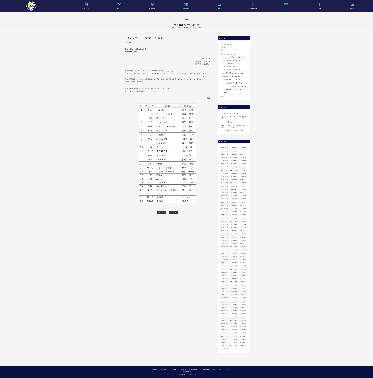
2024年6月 (243, 173)
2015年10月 (224, 285)
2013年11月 (243, 307)
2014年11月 (243, 294)
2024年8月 (224, 173)
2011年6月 (234, 339)
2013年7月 (224, 313)
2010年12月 (233, 345)
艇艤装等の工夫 (229, 66)
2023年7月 (234, 186)
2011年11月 (243, 333)
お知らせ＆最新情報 (86, 8)
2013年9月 (234, 310)
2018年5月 (224, 253)
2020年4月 (234, 227)
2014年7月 (224, 301)
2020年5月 (224, 227)
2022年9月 (243, 195)
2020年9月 (243, 221)
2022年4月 (234, 202)
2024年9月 (243, 170)
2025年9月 (243, 157)
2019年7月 (234, 237)
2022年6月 (243, 199)
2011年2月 (243, 342)
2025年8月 (224, 160)
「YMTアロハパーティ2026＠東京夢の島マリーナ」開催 (233, 126)
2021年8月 (224, 211)
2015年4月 (224, 291)
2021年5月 (224, 215)
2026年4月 (234, 151)
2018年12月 (243, 243)
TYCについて (119, 8)
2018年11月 (224, 246)
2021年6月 (243, 211)
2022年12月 (243, 192)
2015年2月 (243, 291)
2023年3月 (243, 189)
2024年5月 (224, 176)
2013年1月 (225, 320)
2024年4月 (234, 176)
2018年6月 (243, 250)
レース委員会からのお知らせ (232, 60)
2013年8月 (243, 310)
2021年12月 (243, 205)
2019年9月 (243, 234)
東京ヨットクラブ (31, 6)
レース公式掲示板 (226, 44)
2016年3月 (234, 278)
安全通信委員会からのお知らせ (233, 73)
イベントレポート (226, 51)
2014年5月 (243, 301)
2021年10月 (233, 208)
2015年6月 (234, 288)
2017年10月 (233, 259)
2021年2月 (224, 218)
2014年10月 (224, 298)
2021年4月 (234, 215)
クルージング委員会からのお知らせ (234, 86)
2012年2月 (243, 330)
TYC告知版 (224, 93)
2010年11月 (243, 345)
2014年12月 (233, 294)
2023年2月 (224, 192)
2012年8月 (243, 323)
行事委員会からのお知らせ (231, 76)
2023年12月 (243, 179)
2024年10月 (233, 170)
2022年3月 (243, 202)
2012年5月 (243, 326)
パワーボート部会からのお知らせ (233, 57)
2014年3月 (234, 304)
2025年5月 (224, 163)
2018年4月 (234, 253)
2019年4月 (234, 240)
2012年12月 (233, 320)
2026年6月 (243, 147)
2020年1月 (234, 230)
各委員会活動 (186, 8)
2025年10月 (233, 157)
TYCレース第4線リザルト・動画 (231, 130)
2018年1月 (234, 256)
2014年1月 (225, 307)
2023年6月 (243, 186)
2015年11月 (243, 282)
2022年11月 (224, 195)
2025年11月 (224, 157)
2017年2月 (243, 266)
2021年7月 (234, 211)
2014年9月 (234, 298)
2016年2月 (243, 278)
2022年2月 (224, 205)
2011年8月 (243, 336)
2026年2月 (224, 154)
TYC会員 (319, 8)
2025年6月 (243, 160)
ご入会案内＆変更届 (252, 8)
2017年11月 (224, 259)
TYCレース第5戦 (226, 122)
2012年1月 (225, 333)
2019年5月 (224, 240)
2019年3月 (243, 240)
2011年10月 (224, 336)
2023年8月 (224, 186)
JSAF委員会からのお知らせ (231, 89)
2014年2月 (243, 304)
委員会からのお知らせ (228, 54)
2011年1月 (225, 345)
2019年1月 (234, 243)
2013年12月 (233, 307)
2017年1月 (225, 269)
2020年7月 (234, 224)
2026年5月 (224, 151)
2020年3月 (243, 227)
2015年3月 (234, 291)
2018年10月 (233, 246)
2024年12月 (243, 167)
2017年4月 (224, 266)
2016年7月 (224, 275)
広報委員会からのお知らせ (231, 70)
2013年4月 (224, 317)
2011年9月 (234, 336)
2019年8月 (224, 237)
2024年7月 (234, 173)
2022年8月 (224, 199)
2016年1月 (225, 282)
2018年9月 (243, 246)
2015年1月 (225, 294)
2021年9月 (243, 208)
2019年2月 (224, 243)
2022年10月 (233, 195)
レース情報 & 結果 (219, 8)
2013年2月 (243, 317)
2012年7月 (224, 326)
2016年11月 (243, 269)
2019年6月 (243, 237)
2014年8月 (243, 298)
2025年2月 (224, 167)
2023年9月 (243, 183)
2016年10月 (224, 272)
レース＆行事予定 (153, 8)
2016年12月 (233, 269)
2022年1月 (234, 205)
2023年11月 (224, 183)
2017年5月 (243, 262)
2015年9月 (234, 285)
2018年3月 (243, 253)
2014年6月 (234, 301)
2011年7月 (225, 339)
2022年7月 (234, 199)
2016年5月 (243, 275)
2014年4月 (224, 304)
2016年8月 (243, 272)
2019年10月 (233, 234)
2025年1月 (234, 167)
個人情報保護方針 (187, 371)
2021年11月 (224, 208)
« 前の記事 (161, 212)
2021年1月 (234, 218)
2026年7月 (234, 147)
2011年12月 (233, 333)
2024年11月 (224, 170)
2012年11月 (243, 320)
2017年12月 (243, 256)
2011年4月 (225, 342)
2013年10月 (224, 310)
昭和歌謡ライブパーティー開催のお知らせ (233, 117)
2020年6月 (243, 224)
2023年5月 (224, 189)
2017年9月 (243, 259)
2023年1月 (234, 192)
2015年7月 (224, 288)
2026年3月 (243, 151)
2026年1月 (234, 154)
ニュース (223, 47)
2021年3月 (243, 215)
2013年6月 (234, 313)
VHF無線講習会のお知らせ (229, 113)
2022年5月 (224, 202)
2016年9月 (234, 272)
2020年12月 (243, 218)
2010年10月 (224, 349)
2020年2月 (224, 230)
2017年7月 (225, 262)
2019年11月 (224, 234)
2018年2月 (224, 256)
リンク (286, 8)
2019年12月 (243, 230)
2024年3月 (243, 176)
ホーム (143, 369)
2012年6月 (234, 326)
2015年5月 (243, 288)
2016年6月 (234, 275)
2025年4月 (234, 163)
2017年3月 (234, 266)
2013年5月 (243, 313)
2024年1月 (234, 179)
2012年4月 (224, 330)
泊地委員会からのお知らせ (231, 79)
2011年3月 (234, 342)
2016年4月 (224, 278)
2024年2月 (224, 179)
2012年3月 (234, 330)
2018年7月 (234, 250)
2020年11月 (224, 221)
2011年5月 (243, 339)
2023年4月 (234, 189)
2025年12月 (243, 154)
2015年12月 (233, 282)
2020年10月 (233, 221)
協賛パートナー (225, 96)
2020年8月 (224, 224)
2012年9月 (234, 323)
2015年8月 (243, 285)
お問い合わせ (353, 8)
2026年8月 (224, 147)
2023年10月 (233, 183)
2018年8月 (224, 250)
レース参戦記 (228, 63)
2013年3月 (234, 317)
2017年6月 (234, 262)
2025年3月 (243, 163)
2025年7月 (234, 160)
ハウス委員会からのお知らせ (232, 83)
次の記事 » (173, 212)
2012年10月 (224, 323)
